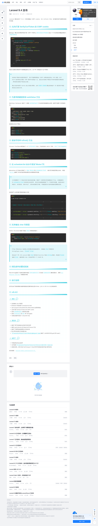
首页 (13, 2)
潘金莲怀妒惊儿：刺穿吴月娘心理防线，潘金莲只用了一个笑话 (20, 511)
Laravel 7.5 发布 (13, 421)
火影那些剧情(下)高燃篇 (12, 506)
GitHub (65, 447)
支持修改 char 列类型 (78, 34)
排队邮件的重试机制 (77, 37)
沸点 (17, 2)
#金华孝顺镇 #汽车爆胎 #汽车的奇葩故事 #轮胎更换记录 (18, 517)
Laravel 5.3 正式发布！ (15, 445)
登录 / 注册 (36, 373)
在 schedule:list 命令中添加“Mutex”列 (82, 31)
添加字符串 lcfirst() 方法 (78, 28)
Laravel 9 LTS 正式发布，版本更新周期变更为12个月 (23, 463)
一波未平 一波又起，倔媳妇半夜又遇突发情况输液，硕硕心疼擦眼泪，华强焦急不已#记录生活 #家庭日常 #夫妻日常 (30, 516)
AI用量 (29, 2)
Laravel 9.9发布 (13, 409)
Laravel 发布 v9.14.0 (15, 469)
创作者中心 (86, 2)
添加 (75, 45)
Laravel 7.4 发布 (13, 415)
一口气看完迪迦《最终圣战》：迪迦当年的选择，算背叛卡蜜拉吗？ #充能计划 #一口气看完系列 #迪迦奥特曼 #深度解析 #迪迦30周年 (34, 505)
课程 (21, 2)
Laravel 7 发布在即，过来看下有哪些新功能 (21, 427)
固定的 (75, 47)
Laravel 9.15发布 (14, 487)
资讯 (66, 465)
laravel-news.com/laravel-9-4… (26, 350)
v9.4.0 (74, 43)
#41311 (12, 172)
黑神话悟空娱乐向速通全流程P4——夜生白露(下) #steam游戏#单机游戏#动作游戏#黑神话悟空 (26, 514)
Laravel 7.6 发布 (13, 457)
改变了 (75, 50)
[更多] (94, 522)
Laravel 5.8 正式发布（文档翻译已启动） (20, 433)
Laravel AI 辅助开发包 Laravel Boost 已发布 (21, 493)
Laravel (65, 417)
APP (25, 2)
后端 (66, 411)
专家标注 (41, 2)
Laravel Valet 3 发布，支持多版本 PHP (20, 475)
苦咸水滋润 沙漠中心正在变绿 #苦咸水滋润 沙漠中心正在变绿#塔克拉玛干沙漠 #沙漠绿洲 (25, 512)
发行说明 (75, 40)
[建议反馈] (94, 518)
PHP (66, 429)
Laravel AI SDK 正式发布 (16, 451)
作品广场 (35, 2)
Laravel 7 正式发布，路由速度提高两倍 (20, 439)
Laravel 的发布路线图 (15, 481)
